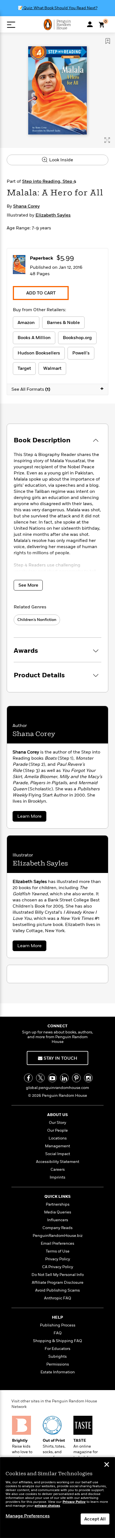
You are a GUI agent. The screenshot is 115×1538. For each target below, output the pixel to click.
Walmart (52, 368)
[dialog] (57, 1497)
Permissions (57, 1364)
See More (28, 585)
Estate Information (57, 1372)
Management (57, 1146)
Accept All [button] (95, 1519)
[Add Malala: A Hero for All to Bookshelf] (108, 41)
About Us (57, 1114)
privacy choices (47, 1505)
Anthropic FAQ (57, 1298)
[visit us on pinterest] (76, 1078)
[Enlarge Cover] (107, 140)
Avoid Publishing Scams (57, 1290)
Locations (58, 1138)
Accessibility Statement (57, 1161)
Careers (58, 1169)
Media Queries (57, 1212)
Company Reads (57, 1227)
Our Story (57, 1122)
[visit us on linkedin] (64, 1078)
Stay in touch (59, 1058)
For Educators (57, 1348)
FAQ (58, 1333)
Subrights (57, 1356)
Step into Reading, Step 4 (49, 181)
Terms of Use (58, 1251)
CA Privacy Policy (57, 1267)
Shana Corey (26, 206)
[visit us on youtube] (52, 1078)
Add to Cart (41, 293)
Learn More (30, 817)
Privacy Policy (57, 1259)
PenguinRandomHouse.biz (58, 1235)
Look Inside (60, 160)
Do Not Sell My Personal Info (58, 1274)
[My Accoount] (89, 24)
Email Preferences (57, 1243)
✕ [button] (106, 1465)
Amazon (26, 323)
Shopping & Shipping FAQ (57, 1340)
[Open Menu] (11, 24)
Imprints (57, 1177)
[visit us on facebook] (28, 1078)
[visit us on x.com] (40, 1078)
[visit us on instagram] (88, 1078)
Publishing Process (57, 1325)
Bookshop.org (77, 338)
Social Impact (57, 1154)
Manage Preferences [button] (28, 1515)
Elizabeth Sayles (53, 215)
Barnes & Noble (63, 323)
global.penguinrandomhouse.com (57, 1087)
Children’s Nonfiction (36, 619)
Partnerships (58, 1204)
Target (24, 368)
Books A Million (34, 338)
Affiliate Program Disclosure (57, 1282)
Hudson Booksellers (39, 353)
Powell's (81, 353)
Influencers (57, 1220)
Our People (57, 1130)
